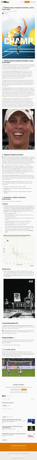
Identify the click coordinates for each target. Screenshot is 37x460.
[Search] (21, 2)
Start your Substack (15, 455)
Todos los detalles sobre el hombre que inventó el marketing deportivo (12, 427)
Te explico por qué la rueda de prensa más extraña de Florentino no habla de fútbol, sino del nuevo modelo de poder (14, 421)
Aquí (3, 345)
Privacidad (17, 453)
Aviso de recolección (25, 453)
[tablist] (6, 406)
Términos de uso (18, 391)
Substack (14, 458)
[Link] (1, 61)
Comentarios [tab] (4, 405)
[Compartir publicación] (23, 2)
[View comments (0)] (6, 16)
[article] (18, 422)
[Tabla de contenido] (1, 230)
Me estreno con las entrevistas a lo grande (8, 428)
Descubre (31, 332)
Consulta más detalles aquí (28, 211)
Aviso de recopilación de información (15, 392)
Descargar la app (23, 455)
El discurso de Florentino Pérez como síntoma (11, 419)
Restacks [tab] (8, 405)
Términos (20, 453)
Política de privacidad (24, 392)
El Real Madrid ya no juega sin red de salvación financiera (14, 433)
